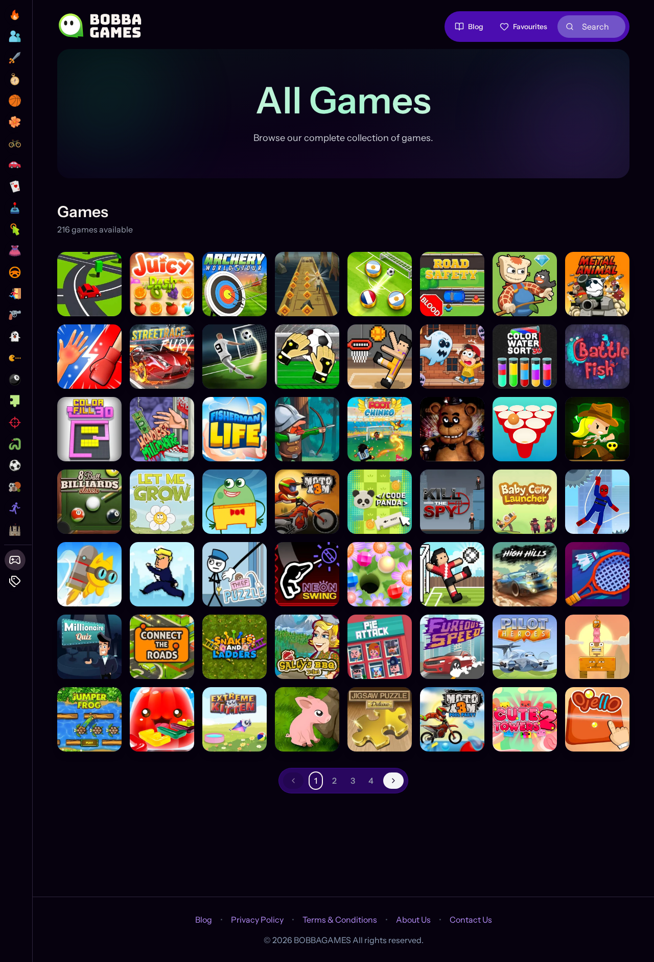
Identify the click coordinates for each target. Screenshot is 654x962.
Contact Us (471, 919)
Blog (475, 26)
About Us (413, 919)
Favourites (530, 26)
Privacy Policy (257, 919)
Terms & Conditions (339, 919)
